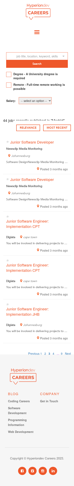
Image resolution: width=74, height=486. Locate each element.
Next (68, 353)
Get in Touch (49, 401)
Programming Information (17, 422)
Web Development (21, 432)
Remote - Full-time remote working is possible (39, 86)
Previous (33, 353)
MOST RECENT (57, 128)
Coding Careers (19, 401)
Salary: (11, 101)
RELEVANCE (28, 128)
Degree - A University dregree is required (35, 76)
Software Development (17, 410)
